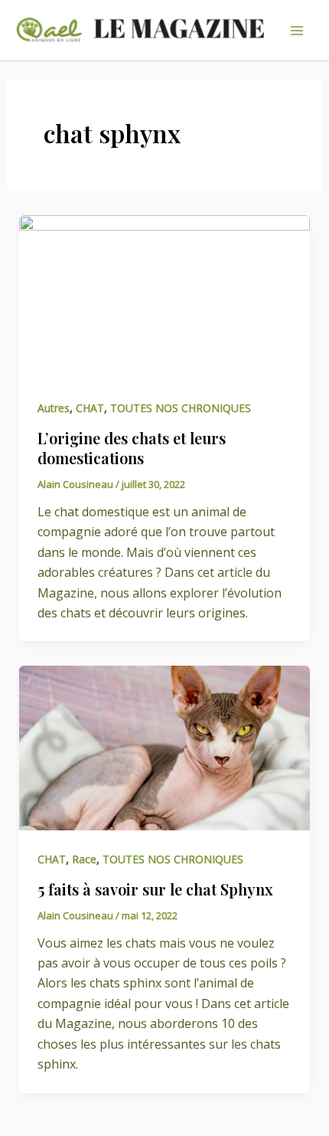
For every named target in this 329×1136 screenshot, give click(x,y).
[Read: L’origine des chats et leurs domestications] (165, 295)
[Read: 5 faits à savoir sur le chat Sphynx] (165, 746)
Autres (53, 408)
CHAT (90, 408)
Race (84, 859)
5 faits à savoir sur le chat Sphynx (155, 889)
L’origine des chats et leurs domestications (131, 447)
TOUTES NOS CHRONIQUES (180, 408)
